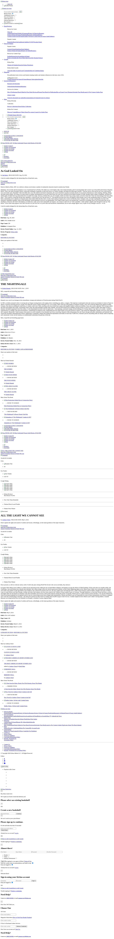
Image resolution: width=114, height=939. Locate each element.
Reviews (6, 156)
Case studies (21, 98)
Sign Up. (17, 929)
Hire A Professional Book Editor (15, 92)
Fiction (16, 33)
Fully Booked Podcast (37, 58)
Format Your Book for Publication (47, 92)
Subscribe (40, 79)
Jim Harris (5, 175)
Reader (6, 855)
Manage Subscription (32, 79)
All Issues (24, 79)
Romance (41, 33)
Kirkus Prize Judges (32, 719)
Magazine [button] (6, 72)
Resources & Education (13, 83)
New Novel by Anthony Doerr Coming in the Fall (17, 697)
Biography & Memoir (32, 35)
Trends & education (12, 98)
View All (9, 32)
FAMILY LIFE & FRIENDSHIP (24, 349)
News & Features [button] (8, 43)
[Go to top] (4, 766)
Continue (19, 813)
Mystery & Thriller (26, 50)
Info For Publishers (32, 731)
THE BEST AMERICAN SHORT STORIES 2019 (17, 663)
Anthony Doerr (6, 520)
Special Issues (18, 79)
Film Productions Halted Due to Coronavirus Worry (17, 406)
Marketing (23, 86)
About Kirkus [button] (7, 729)
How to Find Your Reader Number (22, 917)
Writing (9, 86)
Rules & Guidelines (35, 70)
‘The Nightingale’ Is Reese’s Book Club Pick (16, 414)
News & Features (9, 17)
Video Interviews (8, 18)
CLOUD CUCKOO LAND (11, 652)
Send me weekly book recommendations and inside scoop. (16, 863)
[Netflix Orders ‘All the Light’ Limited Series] (16, 700)
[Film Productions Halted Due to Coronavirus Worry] (18, 400)
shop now (3, 162)
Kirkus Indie (14, 232)
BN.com (22, 277)
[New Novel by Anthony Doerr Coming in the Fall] (18, 692)
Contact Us (7, 744)
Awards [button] (6, 59)
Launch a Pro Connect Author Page (55, 725)
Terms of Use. (28, 861)
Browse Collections (12, 106)
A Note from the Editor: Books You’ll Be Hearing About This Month (22, 689)
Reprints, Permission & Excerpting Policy (10, 739)
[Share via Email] (9, 150)
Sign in (3, 861)
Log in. (17, 833)
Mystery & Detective (33, 33)
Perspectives (14, 56)
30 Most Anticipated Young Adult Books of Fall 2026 (27, 143)
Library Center (11, 95)
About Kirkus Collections (24, 106)
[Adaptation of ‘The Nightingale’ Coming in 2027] (17, 417)
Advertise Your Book (78, 92)
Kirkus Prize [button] (7, 717)
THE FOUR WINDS (9, 380)
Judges (42, 70)
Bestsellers (10, 42)
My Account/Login (35, 728)
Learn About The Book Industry (73, 725)
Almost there (4, 830)
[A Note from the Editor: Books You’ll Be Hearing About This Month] (23, 683)
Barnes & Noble (15, 277)
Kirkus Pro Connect (24, 728)
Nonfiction (24, 35)
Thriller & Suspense (23, 33)
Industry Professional (9, 858)
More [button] (5, 99)
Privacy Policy (8, 734)
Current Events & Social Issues (15, 36)
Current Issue (10, 79)
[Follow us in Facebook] (4, 759)
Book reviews (8, 13)
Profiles (9, 56)
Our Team (10, 731)
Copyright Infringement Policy (12, 737)
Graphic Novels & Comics (31, 36)
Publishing (18, 86)
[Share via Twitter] (9, 149)
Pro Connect (7, 22)
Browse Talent (21, 112)
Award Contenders (25, 70)
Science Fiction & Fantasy (14, 35)
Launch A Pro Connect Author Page (93, 92)
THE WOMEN (8, 369)
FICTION (6, 158)
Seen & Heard (25, 56)
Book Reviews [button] (8, 26)
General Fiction (11, 49)
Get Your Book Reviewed (31, 92)
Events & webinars (45, 98)
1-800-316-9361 (10, 898)
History (40, 35)
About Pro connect (30, 112)
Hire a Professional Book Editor (12, 725)
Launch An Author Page (41, 112)
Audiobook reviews (9, 15)
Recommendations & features (32, 98)
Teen (22, 49)
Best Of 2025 (30, 42)
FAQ (18, 731)
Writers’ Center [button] (8, 723)
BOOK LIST (8, 143)
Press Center (23, 731)
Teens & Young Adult (43, 36)
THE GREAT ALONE (10, 391)
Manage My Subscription (23, 722)
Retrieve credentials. (16, 841)
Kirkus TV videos (50, 716)
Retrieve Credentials (22, 926)
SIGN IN (9, 4)
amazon (3, 163)
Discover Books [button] (8, 711)
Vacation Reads (38, 42)
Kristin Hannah (6, 288)
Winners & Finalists (12, 65)
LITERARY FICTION (7, 632)
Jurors (31, 65)
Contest (15, 731)
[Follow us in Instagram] (4, 762)
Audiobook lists (22, 42)
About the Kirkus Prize (24, 65)
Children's (51, 36)
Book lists (15, 42)
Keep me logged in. (6, 865)
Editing (13, 86)
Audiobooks (10, 33)
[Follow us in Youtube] (4, 763)
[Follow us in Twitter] (4, 760)
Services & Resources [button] (10, 81)
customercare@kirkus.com (24, 898)
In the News (19, 58)
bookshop (7, 277)
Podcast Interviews (9, 20)
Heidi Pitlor (22, 666)
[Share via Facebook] (10, 147)
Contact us (7, 732)
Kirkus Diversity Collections (11, 728)
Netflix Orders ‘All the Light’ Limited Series (15, 706)
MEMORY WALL (9, 675)
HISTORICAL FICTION (7, 237)
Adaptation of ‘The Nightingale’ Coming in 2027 (17, 423)
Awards (20, 56)
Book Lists (12, 716)
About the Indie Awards (13, 70)
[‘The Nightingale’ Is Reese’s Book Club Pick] (16, 408)
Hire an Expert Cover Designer (64, 92)
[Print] (6, 152)
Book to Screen (11, 58)
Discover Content (12, 112)
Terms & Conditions (9, 735)
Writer (6, 856)
